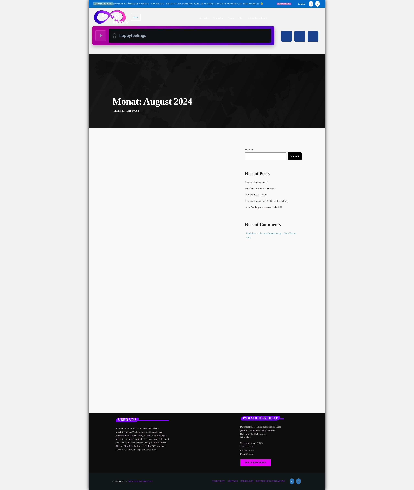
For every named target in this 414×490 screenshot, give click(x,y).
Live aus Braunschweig (256, 182)
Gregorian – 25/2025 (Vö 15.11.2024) (278, 317)
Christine (250, 233)
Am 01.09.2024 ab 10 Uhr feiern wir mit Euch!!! (167, 235)
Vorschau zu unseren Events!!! (260, 188)
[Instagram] (311, 4)
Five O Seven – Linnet (256, 195)
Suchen (249, 149)
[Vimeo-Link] (111, 17)
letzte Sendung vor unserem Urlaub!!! (263, 207)
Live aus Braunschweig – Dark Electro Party (266, 201)
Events (127, 228)
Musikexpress (258, 275)
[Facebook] (317, 4)
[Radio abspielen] (100, 35)
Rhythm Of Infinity (141, 481)
